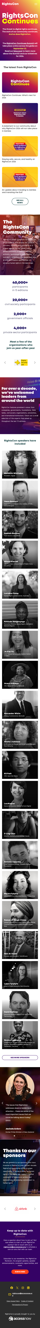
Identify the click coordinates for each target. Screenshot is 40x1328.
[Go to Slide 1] (14, 1135)
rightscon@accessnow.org (15, 1247)
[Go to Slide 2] (16, 1135)
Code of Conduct (27, 1301)
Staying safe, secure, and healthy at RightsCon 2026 (18, 160)
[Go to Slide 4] (21, 1135)
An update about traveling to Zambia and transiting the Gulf (19, 191)
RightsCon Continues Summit (20, 43)
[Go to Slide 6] (25, 1135)
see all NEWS (20, 201)
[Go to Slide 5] (23, 1135)
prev (5, 362)
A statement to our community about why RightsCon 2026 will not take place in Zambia (19, 128)
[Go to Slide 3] (18, 1135)
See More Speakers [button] (20, 1058)
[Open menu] (36, 4)
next (34, 362)
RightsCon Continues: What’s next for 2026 (19, 97)
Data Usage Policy (13, 1301)
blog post (18, 51)
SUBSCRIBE (20, 1272)
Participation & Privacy (20, 1305)
